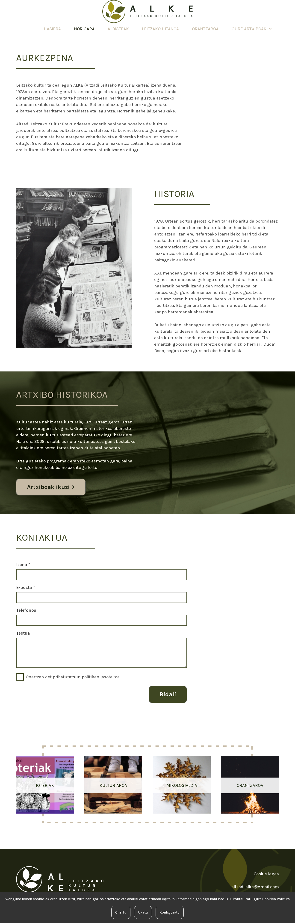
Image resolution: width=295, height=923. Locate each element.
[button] (270, 29)
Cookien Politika (276, 899)
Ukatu (143, 912)
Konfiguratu (169, 912)
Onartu (121, 912)
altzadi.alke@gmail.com (255, 886)
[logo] (147, 11)
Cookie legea (266, 873)
